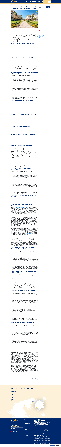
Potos (13, 399)
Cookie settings (57, 445)
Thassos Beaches (41, 35)
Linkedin (14, 428)
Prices (30, 1)
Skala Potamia (14, 391)
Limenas (13, 394)
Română (14, 431)
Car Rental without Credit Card (46, 433)
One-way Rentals (45, 429)
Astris (13, 400)
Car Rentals (40, 31)
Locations (26, 424)
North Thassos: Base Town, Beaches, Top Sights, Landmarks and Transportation (44, 18)
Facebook (11, 428)
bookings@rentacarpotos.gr (16, 426)
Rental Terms (34, 1)
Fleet (26, 1)
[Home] (13, 1)
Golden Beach (14, 393)
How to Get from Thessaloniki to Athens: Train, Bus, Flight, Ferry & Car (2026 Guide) (44, 12)
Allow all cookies (52, 445)
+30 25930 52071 (48, 0)
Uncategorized (41, 38)
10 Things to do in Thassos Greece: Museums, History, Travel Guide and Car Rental (44, 25)
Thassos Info (41, 36)
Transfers (38, 1)
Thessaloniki (40, 37)
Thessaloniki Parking (28, 233)
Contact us (26, 435)
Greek (13, 431)
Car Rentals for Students (46, 431)
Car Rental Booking (27, 423)
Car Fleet (26, 422)
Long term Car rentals (45, 430)
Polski (16, 431)
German (11, 431)
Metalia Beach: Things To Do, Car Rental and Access (44, 21)
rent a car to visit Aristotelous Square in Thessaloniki (22, 207)
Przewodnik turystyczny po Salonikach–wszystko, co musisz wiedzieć (44, 15)
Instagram (13, 428)
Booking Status (27, 434)
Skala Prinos (14, 396)
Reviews (26, 429)
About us (26, 428)
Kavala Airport (14, 388)
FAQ (25, 430)
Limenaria (13, 397)
